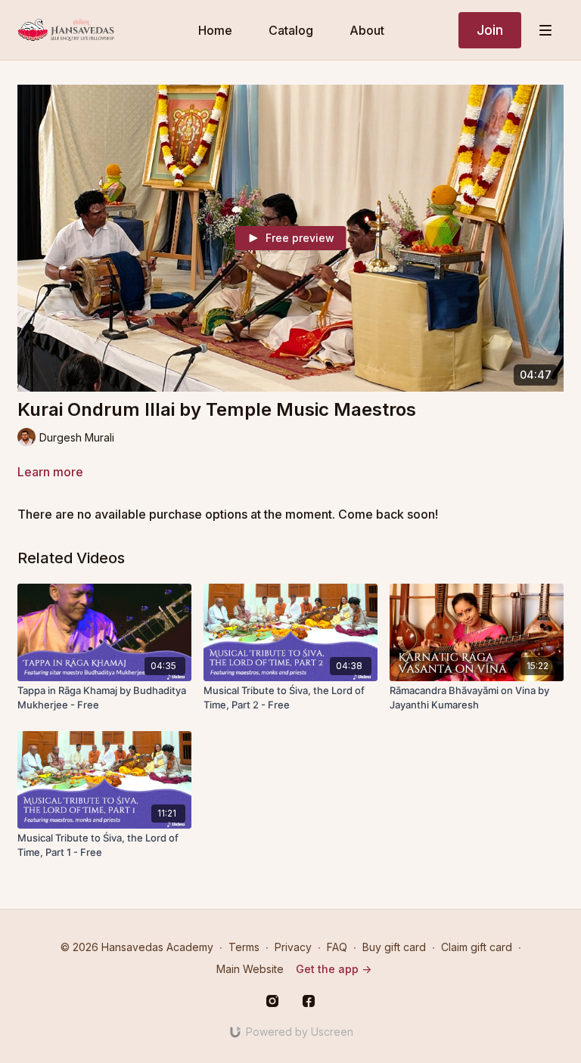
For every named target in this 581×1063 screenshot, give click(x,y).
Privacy (293, 947)
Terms (243, 947)
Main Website (250, 968)
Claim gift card (476, 947)
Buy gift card (394, 947)
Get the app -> (333, 968)
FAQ (337, 947)
